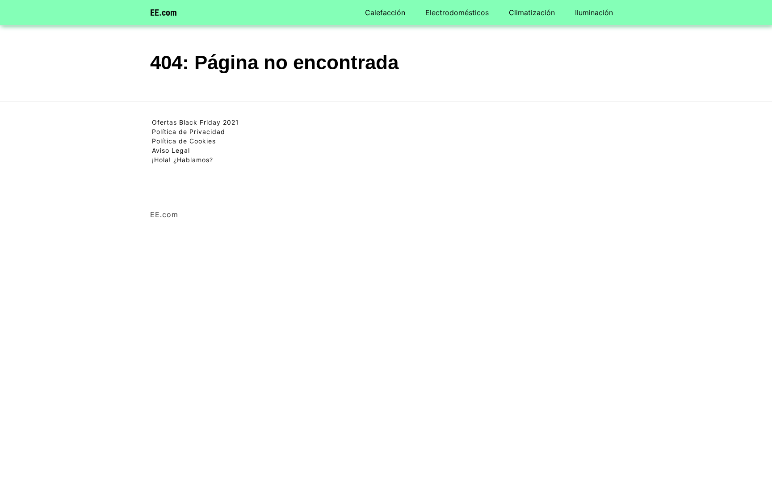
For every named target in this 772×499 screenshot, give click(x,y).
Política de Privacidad (188, 131)
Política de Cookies (184, 141)
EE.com (163, 12)
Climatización (532, 12)
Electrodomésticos (457, 12)
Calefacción (385, 12)
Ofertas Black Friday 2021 (195, 122)
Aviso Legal (171, 150)
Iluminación (594, 12)
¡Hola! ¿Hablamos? (182, 160)
